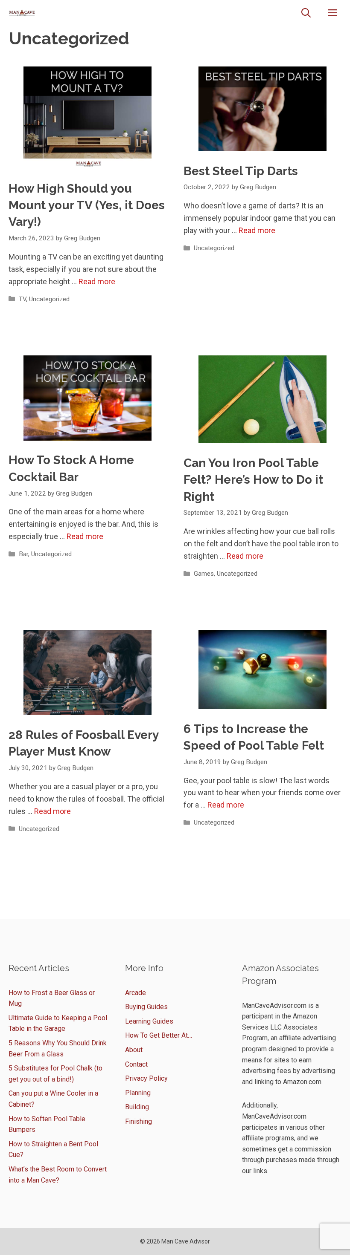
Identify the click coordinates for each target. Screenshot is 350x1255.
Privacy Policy (146, 1078)
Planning (138, 1093)
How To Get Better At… (158, 1035)
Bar (23, 554)
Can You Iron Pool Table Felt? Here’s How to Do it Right (253, 479)
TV (22, 299)
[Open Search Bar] (306, 13)
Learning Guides (149, 1021)
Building (137, 1107)
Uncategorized (49, 299)
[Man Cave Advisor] (22, 13)
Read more (97, 281)
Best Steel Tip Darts (241, 171)
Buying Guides (146, 1007)
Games (204, 573)
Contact (136, 1064)
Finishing (138, 1121)
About (134, 1050)
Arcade (135, 993)
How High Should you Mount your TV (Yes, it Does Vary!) (87, 205)
